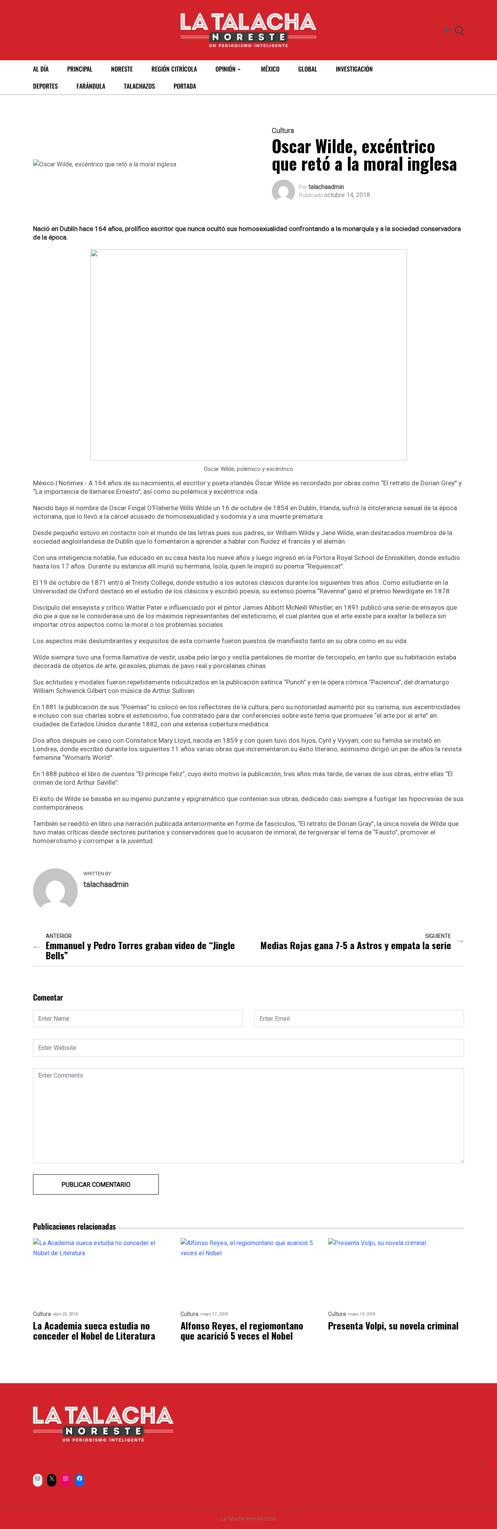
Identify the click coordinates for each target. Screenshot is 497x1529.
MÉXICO (270, 68)
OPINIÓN (225, 68)
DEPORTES (45, 86)
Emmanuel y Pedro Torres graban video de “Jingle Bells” (140, 950)
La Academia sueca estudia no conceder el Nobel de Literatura (95, 1330)
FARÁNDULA (90, 86)
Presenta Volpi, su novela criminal (393, 1325)
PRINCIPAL (79, 68)
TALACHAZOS (139, 86)
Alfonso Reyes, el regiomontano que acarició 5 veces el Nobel (242, 1330)
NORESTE (122, 68)
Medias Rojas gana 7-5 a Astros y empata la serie (355, 945)
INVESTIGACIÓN (354, 68)
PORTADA (185, 86)
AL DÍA (41, 68)
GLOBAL (307, 68)
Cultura (283, 131)
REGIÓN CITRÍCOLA (174, 68)
